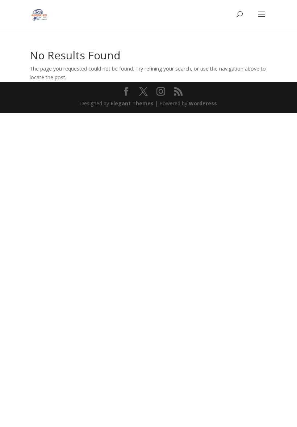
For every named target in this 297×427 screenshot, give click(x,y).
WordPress (203, 103)
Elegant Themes (132, 103)
